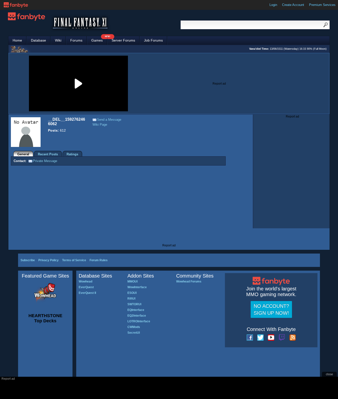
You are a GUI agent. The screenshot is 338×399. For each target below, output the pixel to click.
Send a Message (109, 119)
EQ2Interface (136, 315)
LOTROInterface (138, 321)
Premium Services (322, 5)
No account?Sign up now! (271, 309)
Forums (76, 40)
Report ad (219, 83)
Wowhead (85, 281)
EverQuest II (87, 293)
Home (17, 40)
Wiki (58, 40)
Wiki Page (100, 124)
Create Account (293, 5)
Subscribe (28, 260)
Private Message (45, 161)
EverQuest (86, 287)
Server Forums (123, 40)
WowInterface (137, 287)
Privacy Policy (48, 260)
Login (273, 5)
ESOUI (132, 293)
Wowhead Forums (188, 281)
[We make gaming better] (16, 5)
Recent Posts (48, 154)
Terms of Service (74, 260)
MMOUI (132, 281)
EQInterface (135, 310)
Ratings (72, 154)
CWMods (133, 327)
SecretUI (133, 332)
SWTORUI (134, 304)
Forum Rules (99, 260)
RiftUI (131, 298)
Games (99, 39)
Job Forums (153, 40)
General (23, 154)
